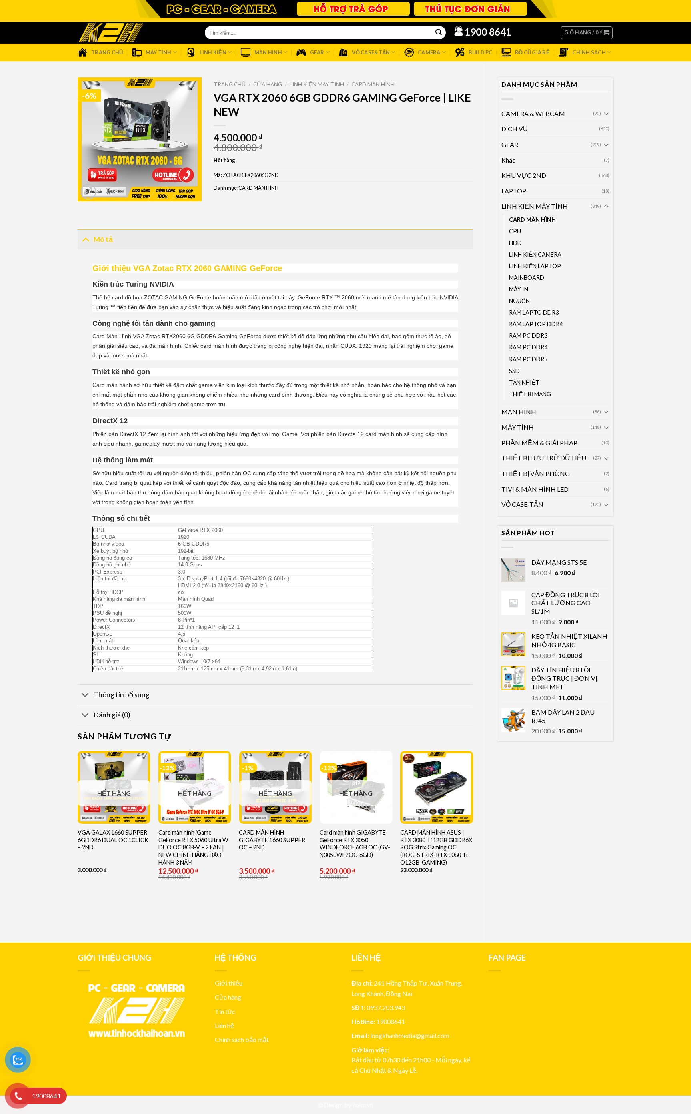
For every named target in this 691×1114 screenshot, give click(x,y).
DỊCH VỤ (514, 128)
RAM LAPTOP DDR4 (536, 324)
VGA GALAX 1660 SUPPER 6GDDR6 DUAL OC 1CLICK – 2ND (113, 840)
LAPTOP (513, 191)
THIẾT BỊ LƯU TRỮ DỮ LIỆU (543, 458)
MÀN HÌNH (518, 411)
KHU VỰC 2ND (523, 175)
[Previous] (78, 840)
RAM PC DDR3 (528, 335)
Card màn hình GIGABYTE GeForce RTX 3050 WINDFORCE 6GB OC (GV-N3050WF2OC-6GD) (355, 843)
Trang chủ (230, 84)
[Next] (473, 840)
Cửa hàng (267, 84)
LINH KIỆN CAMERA (535, 254)
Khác (508, 160)
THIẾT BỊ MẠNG (530, 394)
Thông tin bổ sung (122, 694)
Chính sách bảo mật (242, 1039)
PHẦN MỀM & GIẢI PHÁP (539, 442)
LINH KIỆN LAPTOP (535, 266)
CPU (515, 231)
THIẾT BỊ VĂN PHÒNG (535, 473)
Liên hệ (224, 1025)
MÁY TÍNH (517, 427)
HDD (515, 242)
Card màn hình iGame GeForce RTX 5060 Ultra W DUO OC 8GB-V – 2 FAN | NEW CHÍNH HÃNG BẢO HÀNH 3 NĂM (193, 847)
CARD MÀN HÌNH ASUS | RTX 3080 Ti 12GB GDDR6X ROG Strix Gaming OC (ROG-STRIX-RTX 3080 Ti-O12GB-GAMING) (436, 847)
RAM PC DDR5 (528, 359)
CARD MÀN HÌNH (532, 219)
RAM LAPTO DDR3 (534, 312)
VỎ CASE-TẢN (522, 504)
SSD (514, 370)
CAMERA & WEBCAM (533, 113)
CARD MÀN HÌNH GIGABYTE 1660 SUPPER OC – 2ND (272, 840)
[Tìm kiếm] (438, 33)
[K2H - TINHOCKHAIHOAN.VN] (111, 32)
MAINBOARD (526, 277)
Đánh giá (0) (112, 715)
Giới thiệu (228, 983)
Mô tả (103, 239)
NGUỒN (519, 300)
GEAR (509, 144)
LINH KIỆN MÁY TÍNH (534, 206)
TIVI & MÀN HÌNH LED (535, 489)
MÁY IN (518, 289)
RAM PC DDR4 (528, 347)
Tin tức (225, 1011)
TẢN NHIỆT (524, 382)
